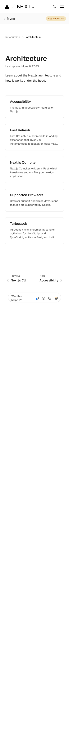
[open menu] (61, 6)
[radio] (37, 298)
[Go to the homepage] (25, 6)
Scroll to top (13, 255)
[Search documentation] (54, 6)
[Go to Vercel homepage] (7, 6)
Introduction (12, 37)
